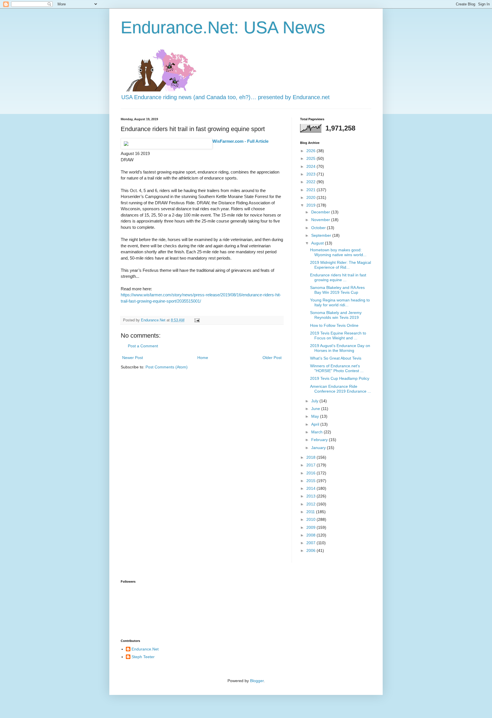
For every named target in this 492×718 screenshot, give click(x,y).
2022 (311, 182)
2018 (311, 457)
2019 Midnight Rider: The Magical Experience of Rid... (340, 265)
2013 (311, 496)
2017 (311, 465)
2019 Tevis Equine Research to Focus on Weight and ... (338, 335)
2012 (311, 504)
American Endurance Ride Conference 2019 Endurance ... (340, 388)
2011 (311, 511)
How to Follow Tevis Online (334, 325)
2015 (311, 480)
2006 (311, 550)
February (320, 439)
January (319, 447)
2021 (311, 189)
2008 (311, 535)
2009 (311, 527)
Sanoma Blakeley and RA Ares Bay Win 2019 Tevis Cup (337, 290)
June (316, 408)
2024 (311, 166)
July (315, 401)
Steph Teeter (143, 656)
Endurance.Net (145, 649)
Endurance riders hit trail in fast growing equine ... (338, 277)
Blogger (257, 680)
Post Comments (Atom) (166, 367)
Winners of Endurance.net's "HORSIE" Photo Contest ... (337, 368)
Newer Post (132, 357)
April (315, 424)
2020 (311, 197)
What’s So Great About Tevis (335, 358)
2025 (311, 158)
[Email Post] (197, 320)
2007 (311, 542)
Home (202, 357)
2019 (311, 205)
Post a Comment (143, 346)
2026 (311, 150)
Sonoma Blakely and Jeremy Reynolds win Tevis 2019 (336, 315)
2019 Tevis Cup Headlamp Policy (339, 378)
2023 (311, 174)
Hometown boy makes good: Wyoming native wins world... (338, 252)
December (321, 212)
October (319, 227)
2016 (311, 473)
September (321, 235)
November (321, 219)
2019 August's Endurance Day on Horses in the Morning (340, 348)
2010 (311, 519)
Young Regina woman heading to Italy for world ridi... (340, 302)
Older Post (272, 357)
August (318, 243)
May (315, 416)
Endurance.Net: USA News (223, 27)
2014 (311, 488)
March (317, 432)
